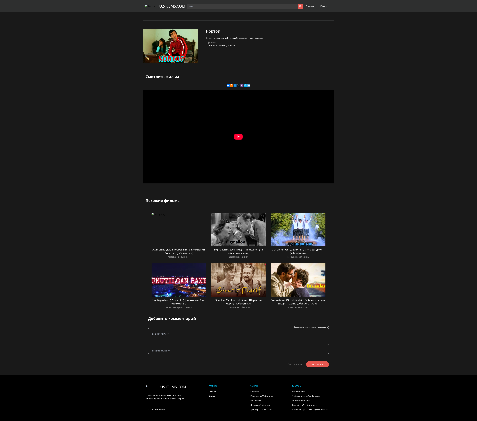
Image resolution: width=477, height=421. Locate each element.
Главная (310, 6)
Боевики (254, 391)
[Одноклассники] (231, 85)
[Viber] (241, 85)
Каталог (324, 6)
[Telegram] (248, 85)
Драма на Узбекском (239, 256)
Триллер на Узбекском (261, 409)
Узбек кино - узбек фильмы (249, 38)
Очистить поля (294, 364)
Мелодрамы (256, 400)
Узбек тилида (298, 391)
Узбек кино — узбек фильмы (306, 396)
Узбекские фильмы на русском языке (310, 409)
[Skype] (245, 85)
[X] (238, 85)
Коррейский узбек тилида (304, 405)
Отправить (317, 364)
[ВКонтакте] (228, 85)
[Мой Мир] (235, 85)
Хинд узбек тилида (301, 400)
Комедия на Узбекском (224, 38)
